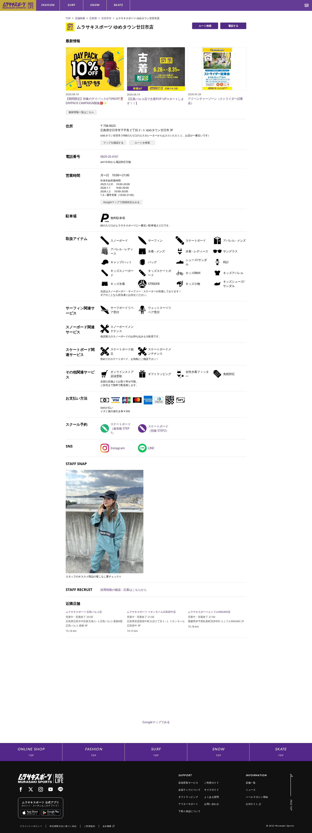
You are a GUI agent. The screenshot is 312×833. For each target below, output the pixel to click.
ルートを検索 (142, 142)
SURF (71, 5)
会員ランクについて (189, 789)
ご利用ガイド (211, 782)
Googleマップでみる (156, 722)
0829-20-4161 (109, 157)
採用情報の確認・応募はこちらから (123, 590)
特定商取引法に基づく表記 (63, 826)
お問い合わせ (211, 804)
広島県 (93, 18)
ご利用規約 (89, 826)
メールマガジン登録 (257, 797)
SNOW (95, 5)
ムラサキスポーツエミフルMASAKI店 (209, 611)
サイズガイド (211, 789)
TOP (68, 18)
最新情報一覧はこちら (81, 112)
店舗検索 (80, 18)
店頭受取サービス (188, 782)
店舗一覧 (251, 782)
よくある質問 (211, 797)
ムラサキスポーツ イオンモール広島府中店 (151, 611)
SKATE (118, 5)
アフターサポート (188, 804)
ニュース (251, 789)
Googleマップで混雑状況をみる (121, 202)
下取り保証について (189, 811)
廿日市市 (106, 18)
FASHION (48, 5)
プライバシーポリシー (31, 826)
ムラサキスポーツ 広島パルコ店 (84, 611)
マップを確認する (113, 142)
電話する (233, 25)
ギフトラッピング (188, 797)
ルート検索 (205, 25)
